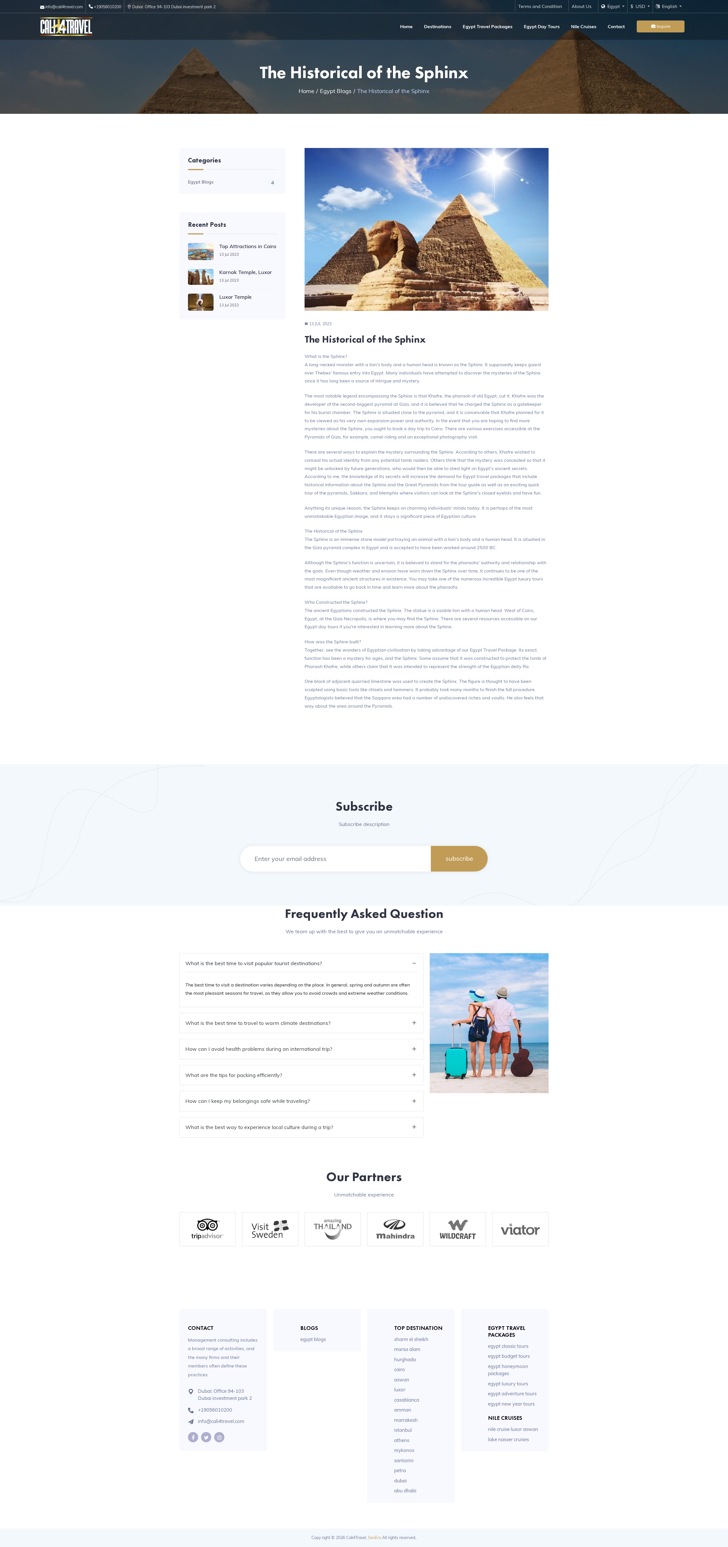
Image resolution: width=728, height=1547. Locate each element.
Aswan (401, 1380)
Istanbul (403, 1430)
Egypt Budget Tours (509, 1356)
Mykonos (404, 1450)
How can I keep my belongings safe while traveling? (247, 1101)
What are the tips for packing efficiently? (233, 1075)
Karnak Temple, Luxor (245, 272)
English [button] (669, 6)
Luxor (399, 1389)
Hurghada (405, 1359)
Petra (400, 1470)
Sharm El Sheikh (411, 1339)
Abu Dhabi (405, 1491)
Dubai (400, 1481)
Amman (402, 1410)
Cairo (399, 1369)
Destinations (437, 26)
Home (406, 26)
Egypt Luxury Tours (508, 1384)
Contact (616, 26)
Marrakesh (406, 1420)
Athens (401, 1440)
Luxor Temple (235, 297)
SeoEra (374, 1537)
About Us (582, 6)
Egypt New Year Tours (511, 1404)
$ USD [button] (638, 6)
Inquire (662, 26)
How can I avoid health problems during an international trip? (258, 1049)
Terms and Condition (540, 6)
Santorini (403, 1460)
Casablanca (406, 1400)
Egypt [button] (613, 6)
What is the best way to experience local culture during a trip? (259, 1127)
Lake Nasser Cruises (508, 1439)
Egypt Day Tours (542, 26)
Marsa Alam (407, 1349)
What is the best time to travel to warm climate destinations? (257, 1023)
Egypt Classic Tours (508, 1346)
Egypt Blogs (335, 90)
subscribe (459, 858)
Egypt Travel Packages (487, 26)
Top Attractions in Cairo (247, 246)
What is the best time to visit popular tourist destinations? (253, 963)
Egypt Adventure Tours (512, 1393)
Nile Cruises (583, 26)
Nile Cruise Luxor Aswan (513, 1429)
